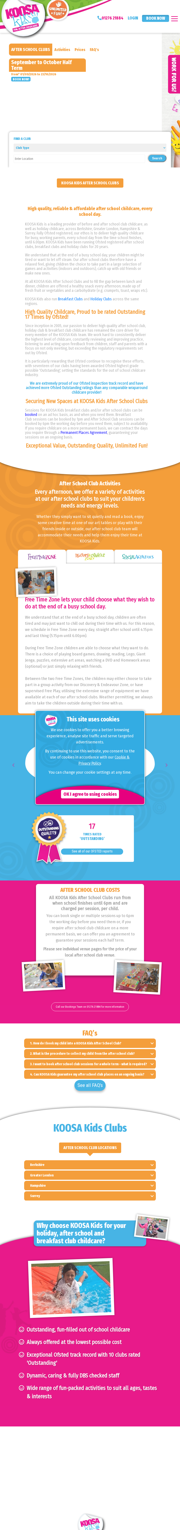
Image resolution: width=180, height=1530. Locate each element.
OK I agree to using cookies (90, 794)
